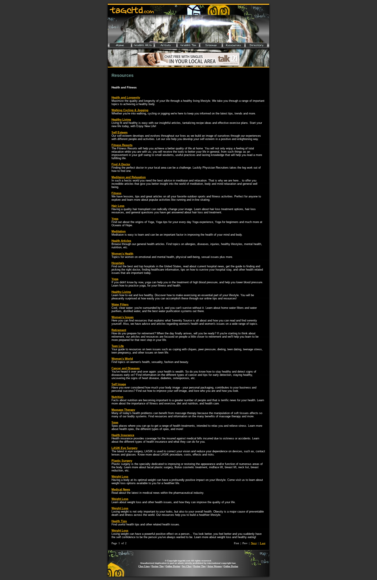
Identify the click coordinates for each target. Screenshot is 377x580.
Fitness (116, 193)
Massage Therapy (123, 409)
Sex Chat (187, 566)
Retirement (118, 330)
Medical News (120, 489)
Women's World (122, 358)
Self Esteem (119, 132)
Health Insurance (122, 435)
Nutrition (117, 397)
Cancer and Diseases (125, 368)
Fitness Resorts (121, 145)
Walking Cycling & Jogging (129, 110)
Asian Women (214, 566)
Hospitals (117, 263)
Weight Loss (119, 476)
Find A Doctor (120, 164)
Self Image (118, 384)
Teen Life (117, 346)
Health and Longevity (125, 97)
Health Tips (119, 521)
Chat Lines (144, 566)
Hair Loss (117, 205)
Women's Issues (122, 317)
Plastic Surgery (121, 460)
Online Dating (172, 566)
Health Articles (121, 240)
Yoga (114, 218)
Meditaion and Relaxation (128, 177)
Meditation (118, 231)
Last (262, 543)
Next (254, 543)
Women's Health (122, 253)
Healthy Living (121, 119)
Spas (114, 422)
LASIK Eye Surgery (124, 448)
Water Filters (120, 304)
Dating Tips (157, 566)
